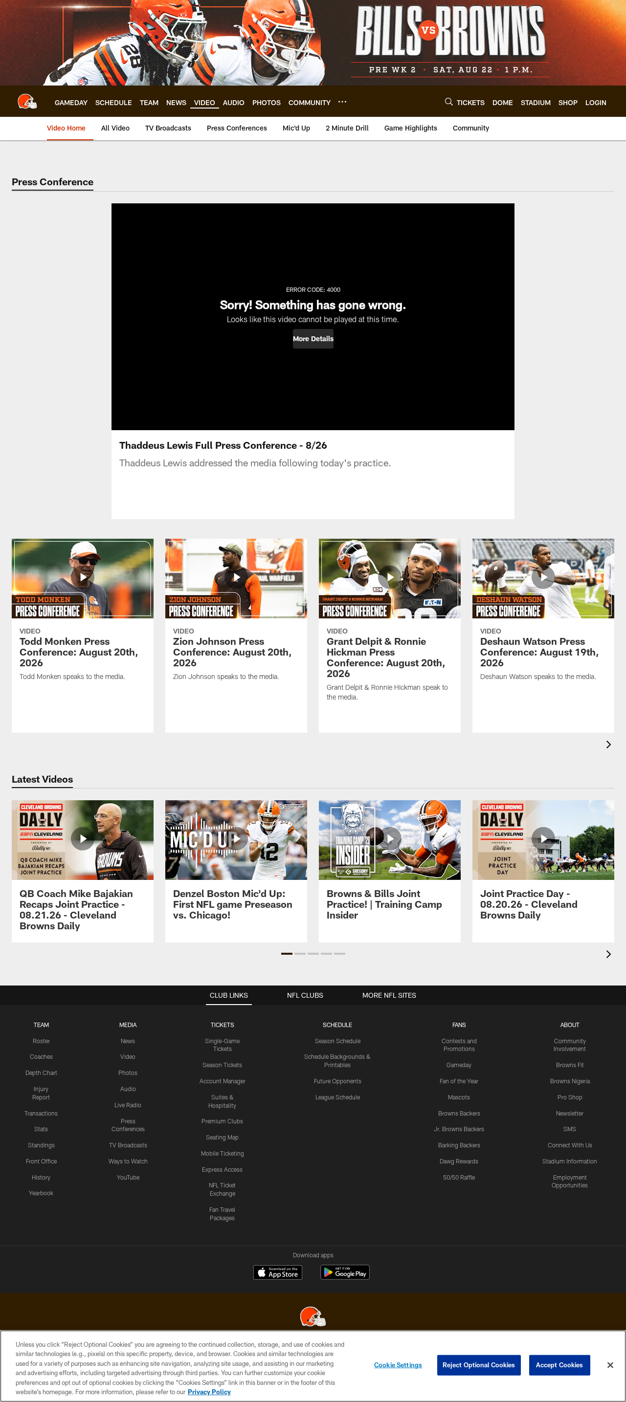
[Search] (449, 101)
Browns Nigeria (570, 1080)
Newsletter (569, 1113)
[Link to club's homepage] (27, 101)
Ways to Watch (128, 1161)
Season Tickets (222, 1064)
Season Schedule (337, 1040)
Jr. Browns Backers (459, 1128)
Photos (127, 1072)
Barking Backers (459, 1144)
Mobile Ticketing (222, 1153)
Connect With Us (570, 1144)
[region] (313, 1366)
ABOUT (570, 1024)
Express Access (222, 1169)
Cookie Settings (398, 1365)
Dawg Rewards (459, 1161)
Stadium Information (569, 1161)
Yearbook (41, 1192)
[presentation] (610, 746)
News (128, 1040)
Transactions (41, 1113)
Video (127, 1056)
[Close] (610, 1365)
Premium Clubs (222, 1120)
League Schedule (337, 1097)
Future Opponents (337, 1080)
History (41, 1177)
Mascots (459, 1097)
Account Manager (223, 1080)
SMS (569, 1128)
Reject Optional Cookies (479, 1365)
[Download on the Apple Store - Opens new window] (278, 1273)
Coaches (41, 1056)
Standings (41, 1144)
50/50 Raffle (459, 1177)
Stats (41, 1128)
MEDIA (127, 1024)
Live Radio (127, 1104)
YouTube (128, 1177)
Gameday (459, 1064)
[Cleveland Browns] (313, 1318)
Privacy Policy (209, 1392)
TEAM (41, 1024)
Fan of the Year (459, 1080)
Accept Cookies (559, 1365)
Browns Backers (459, 1113)
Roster (41, 1040)
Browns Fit (570, 1064)
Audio (128, 1088)
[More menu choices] (342, 102)
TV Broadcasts (128, 1144)
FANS (459, 1024)
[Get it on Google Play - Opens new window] (345, 1277)
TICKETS (222, 1024)
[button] (313, 339)
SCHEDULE (337, 1024)
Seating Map (222, 1137)
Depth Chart (41, 1072)
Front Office (41, 1161)
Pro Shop (570, 1097)
